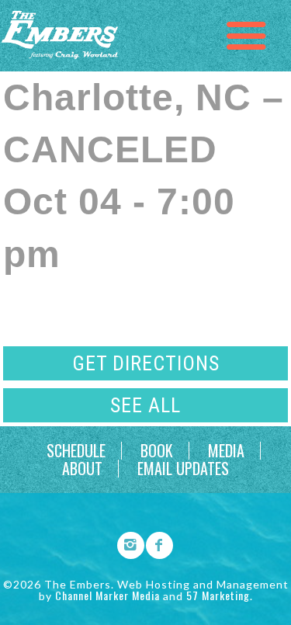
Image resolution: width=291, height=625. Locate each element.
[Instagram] (125, 543)
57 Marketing (218, 595)
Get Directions (146, 363)
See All (145, 405)
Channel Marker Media (107, 595)
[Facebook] (154, 543)
